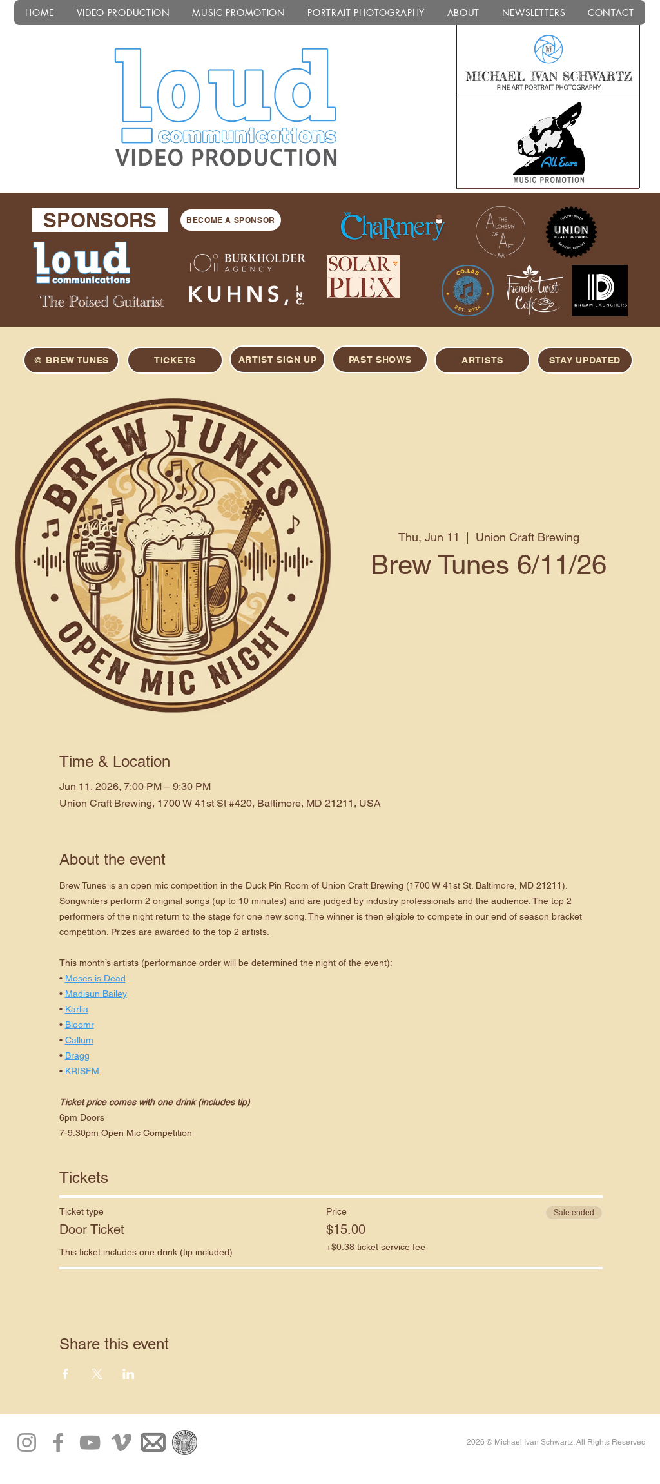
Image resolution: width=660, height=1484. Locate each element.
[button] (585, 360)
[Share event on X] (97, 1374)
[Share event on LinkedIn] (128, 1374)
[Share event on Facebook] (65, 1374)
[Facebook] (58, 1442)
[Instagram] (26, 1442)
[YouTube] (89, 1442)
